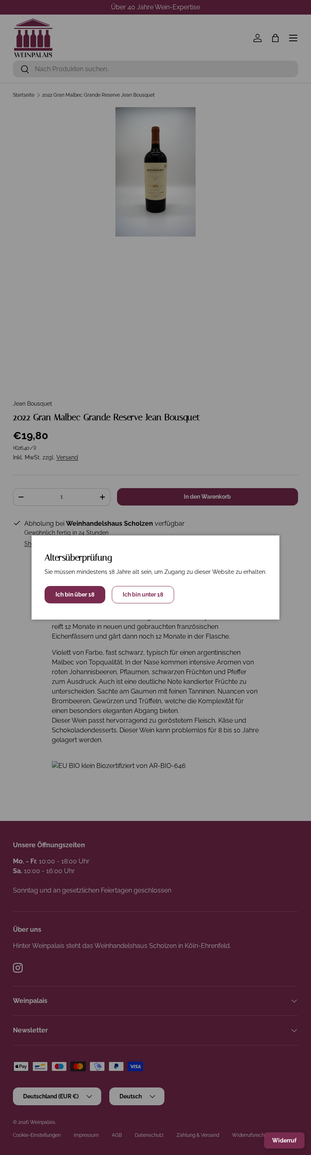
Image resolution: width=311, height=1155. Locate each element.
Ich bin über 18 (74, 594)
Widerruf (284, 1140)
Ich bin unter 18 (143, 594)
